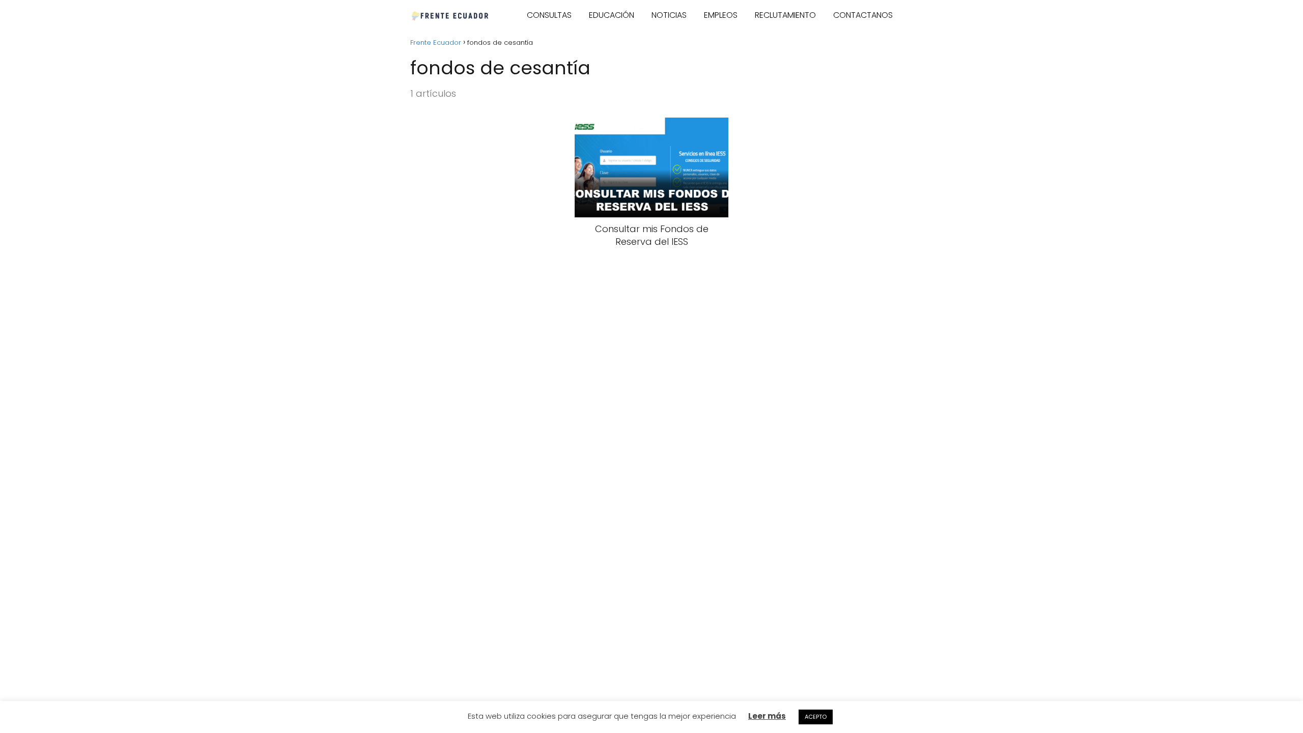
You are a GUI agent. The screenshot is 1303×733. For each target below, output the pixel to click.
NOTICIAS (669, 15)
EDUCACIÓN (611, 15)
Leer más (767, 716)
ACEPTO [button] (816, 717)
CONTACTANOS (863, 15)
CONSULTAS (549, 15)
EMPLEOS (721, 15)
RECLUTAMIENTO (785, 15)
